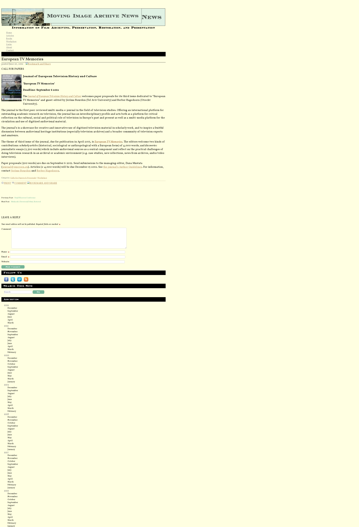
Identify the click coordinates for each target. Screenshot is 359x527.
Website (5, 261)
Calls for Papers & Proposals (23, 178)
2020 (6, 355)
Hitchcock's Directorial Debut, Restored (26, 202)
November (13, 331)
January (11, 381)
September (13, 311)
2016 (6, 490)
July (9, 340)
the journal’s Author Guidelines (122, 167)
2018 (6, 414)
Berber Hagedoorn (48, 171)
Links (9, 44)
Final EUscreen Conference (24, 198)
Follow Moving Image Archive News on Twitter (13, 279)
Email (4, 257)
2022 (6, 305)
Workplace (11, 41)
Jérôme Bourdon (21, 171)
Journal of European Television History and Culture (54, 96)
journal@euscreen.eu (15, 167)
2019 (6, 384)
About (9, 47)
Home (9, 32)
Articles (10, 35)
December (12, 308)
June (10, 317)
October (11, 364)
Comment (20, 183)
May (10, 376)
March (11, 323)
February (12, 352)
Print (7, 183)
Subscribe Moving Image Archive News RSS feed (26, 279)
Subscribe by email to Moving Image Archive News (19, 279)
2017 (6, 452)
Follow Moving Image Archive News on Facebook (6, 279)
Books (9, 38)
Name (4, 252)
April (10, 320)
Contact (10, 50)
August (11, 314)
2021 (6, 326)
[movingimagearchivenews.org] (83, 15)
